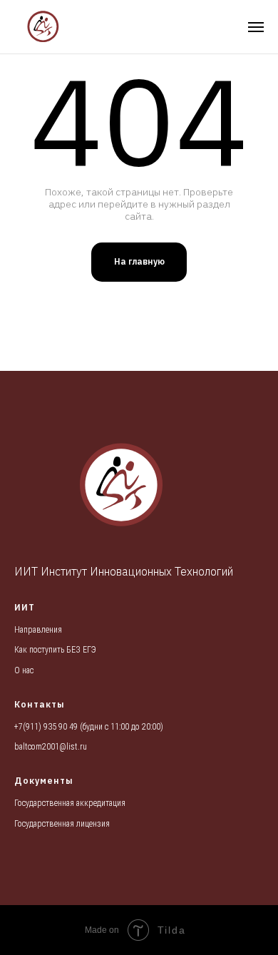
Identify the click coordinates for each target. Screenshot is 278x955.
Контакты (39, 704)
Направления (38, 630)
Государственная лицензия (62, 824)
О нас (24, 670)
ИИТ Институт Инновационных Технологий (123, 571)
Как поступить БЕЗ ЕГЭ (55, 650)
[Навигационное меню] (256, 27)
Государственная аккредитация (69, 803)
